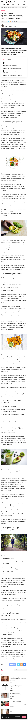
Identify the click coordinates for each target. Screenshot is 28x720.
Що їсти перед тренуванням (10, 62)
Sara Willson (7, 24)
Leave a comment (21, 670)
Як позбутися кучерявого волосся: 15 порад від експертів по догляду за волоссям (18, 678)
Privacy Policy (17, 716)
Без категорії (12, 706)
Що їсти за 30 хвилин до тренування (13, 75)
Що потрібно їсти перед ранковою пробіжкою (11, 71)
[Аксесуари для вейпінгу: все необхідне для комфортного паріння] (5, 687)
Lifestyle (11, 690)
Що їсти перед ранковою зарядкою (12, 68)
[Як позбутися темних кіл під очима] (5, 711)
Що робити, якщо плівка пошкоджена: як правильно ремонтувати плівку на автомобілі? (18, 703)
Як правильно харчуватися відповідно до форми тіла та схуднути (16, 695)
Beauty (11, 682)
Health (3, 10)
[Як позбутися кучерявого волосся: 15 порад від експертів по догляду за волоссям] (5, 678)
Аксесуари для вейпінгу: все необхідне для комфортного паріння (16, 686)
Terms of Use (6, 717)
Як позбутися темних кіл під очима (18, 709)
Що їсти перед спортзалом (10, 65)
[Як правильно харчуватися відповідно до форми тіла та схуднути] (5, 695)
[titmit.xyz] (10, 1)
